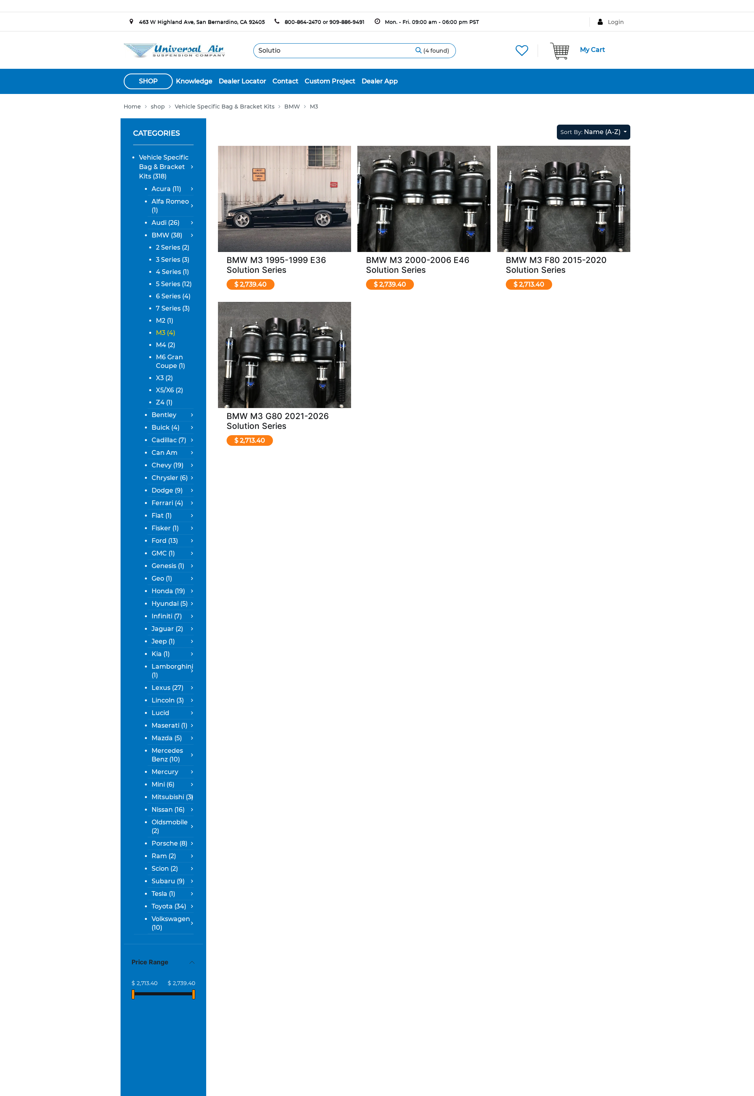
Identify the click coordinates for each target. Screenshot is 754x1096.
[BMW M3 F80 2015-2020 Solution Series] (563, 212)
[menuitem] (194, 81)
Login (616, 22)
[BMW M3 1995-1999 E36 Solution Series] (284, 212)
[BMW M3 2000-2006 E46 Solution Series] (423, 212)
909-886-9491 (346, 21)
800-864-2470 (303, 21)
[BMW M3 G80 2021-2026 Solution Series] (284, 368)
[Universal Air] (174, 50)
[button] (593, 132)
